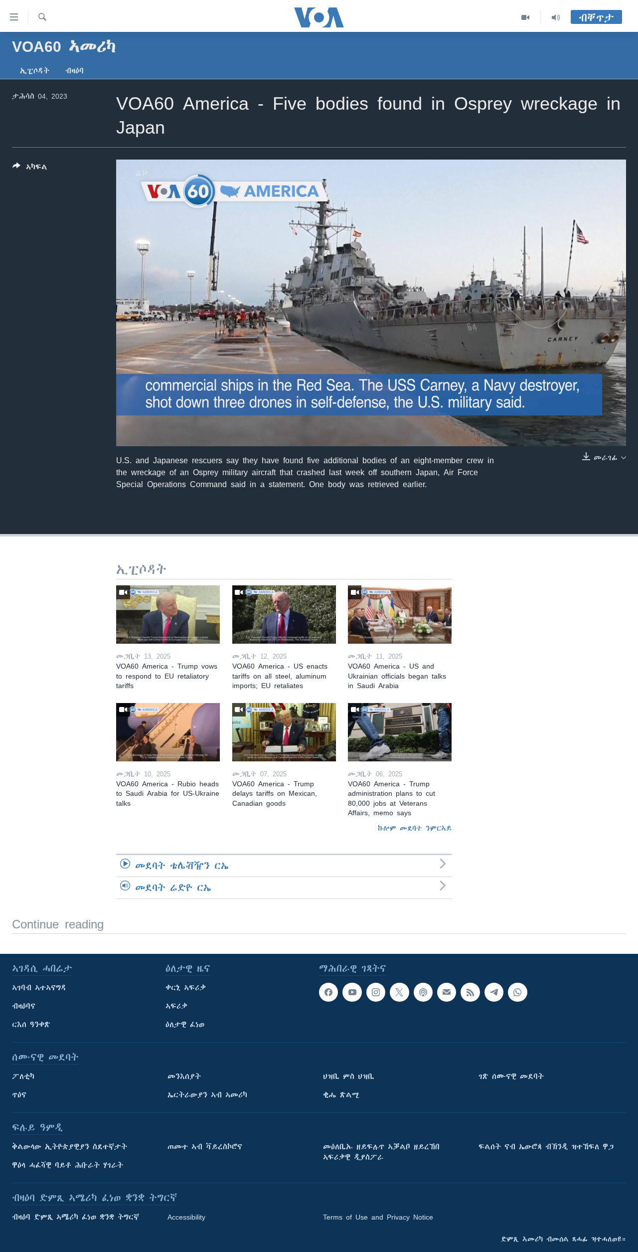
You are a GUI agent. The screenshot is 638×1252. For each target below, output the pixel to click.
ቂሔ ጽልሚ (341, 1094)
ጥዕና (19, 1094)
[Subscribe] (446, 992)
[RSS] (470, 992)
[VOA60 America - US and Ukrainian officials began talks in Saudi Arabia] (400, 614)
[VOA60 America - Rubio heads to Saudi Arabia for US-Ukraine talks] (168, 732)
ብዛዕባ (74, 70)
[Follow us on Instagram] (375, 992)
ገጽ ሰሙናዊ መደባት (511, 1076)
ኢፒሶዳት (34, 70)
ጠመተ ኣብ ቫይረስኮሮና (204, 1146)
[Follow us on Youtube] (351, 992)
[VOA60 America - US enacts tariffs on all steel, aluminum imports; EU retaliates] (284, 614)
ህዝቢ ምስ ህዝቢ (348, 1076)
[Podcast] (423, 992)
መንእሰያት (184, 1076)
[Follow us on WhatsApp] (517, 992)
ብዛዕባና (23, 1006)
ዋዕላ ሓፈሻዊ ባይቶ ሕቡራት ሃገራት (67, 1165)
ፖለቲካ (23, 1076)
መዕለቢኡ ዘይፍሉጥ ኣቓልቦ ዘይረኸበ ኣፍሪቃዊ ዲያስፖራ (381, 1152)
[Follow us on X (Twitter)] (399, 992)
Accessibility (186, 1217)
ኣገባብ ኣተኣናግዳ (39, 987)
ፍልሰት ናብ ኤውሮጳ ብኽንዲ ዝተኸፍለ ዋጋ (546, 1146)
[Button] (29, 169)
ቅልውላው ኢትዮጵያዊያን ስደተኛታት (69, 1146)
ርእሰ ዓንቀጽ (31, 1024)
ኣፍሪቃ (176, 1006)
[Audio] (556, 17)
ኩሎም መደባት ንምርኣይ (415, 828)
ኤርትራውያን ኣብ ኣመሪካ (207, 1094)
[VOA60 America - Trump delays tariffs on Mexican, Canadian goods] (284, 732)
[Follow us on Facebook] (328, 992)
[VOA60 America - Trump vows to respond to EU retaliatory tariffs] (168, 614)
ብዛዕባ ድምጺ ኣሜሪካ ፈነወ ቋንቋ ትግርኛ (75, 1217)
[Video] (525, 17)
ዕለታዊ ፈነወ (184, 1024)
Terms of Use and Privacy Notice (378, 1217)
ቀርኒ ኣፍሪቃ (185, 987)
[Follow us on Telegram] (493, 992)
